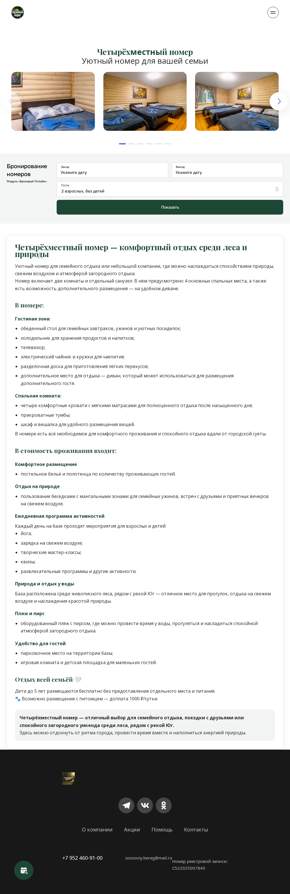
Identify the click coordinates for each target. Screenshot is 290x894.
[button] (122, 143)
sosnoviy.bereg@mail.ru (148, 858)
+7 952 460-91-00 (82, 857)
